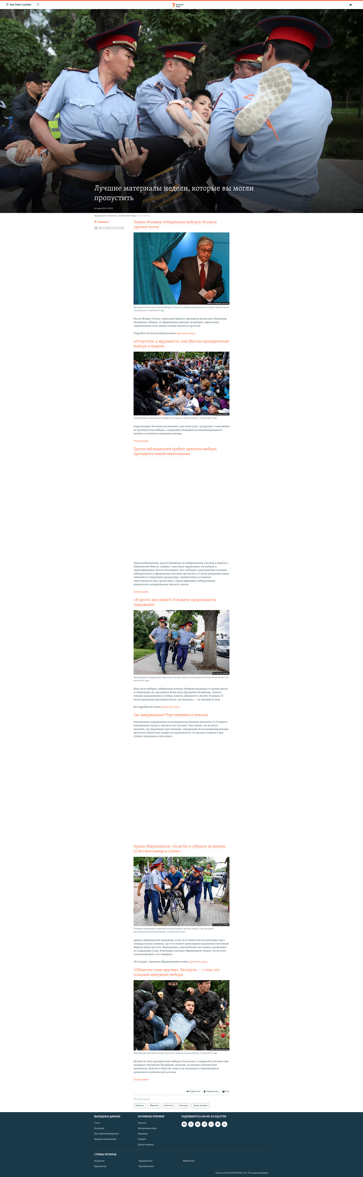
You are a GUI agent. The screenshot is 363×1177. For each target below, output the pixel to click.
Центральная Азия (147, 1128)
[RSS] (224, 1124)
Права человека (146, 1144)
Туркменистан (146, 1166)
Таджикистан (145, 1161)
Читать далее (141, 441)
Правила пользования (105, 1139)
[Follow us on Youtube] (184, 1124)
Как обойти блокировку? (106, 1134)
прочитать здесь (186, 333)
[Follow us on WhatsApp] (211, 1124)
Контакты (99, 1128)
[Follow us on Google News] (217, 1124)
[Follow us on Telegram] (204, 1124)
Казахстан (99, 1161)
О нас (97, 1123)
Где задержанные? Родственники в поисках (171, 715)
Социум (142, 1139)
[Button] (101, 222)
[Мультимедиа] (351, 5)
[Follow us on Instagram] (191, 1124)
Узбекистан (189, 1161)
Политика (143, 1134)
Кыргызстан (100, 1166)
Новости (142, 1123)
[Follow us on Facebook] (197, 1124)
